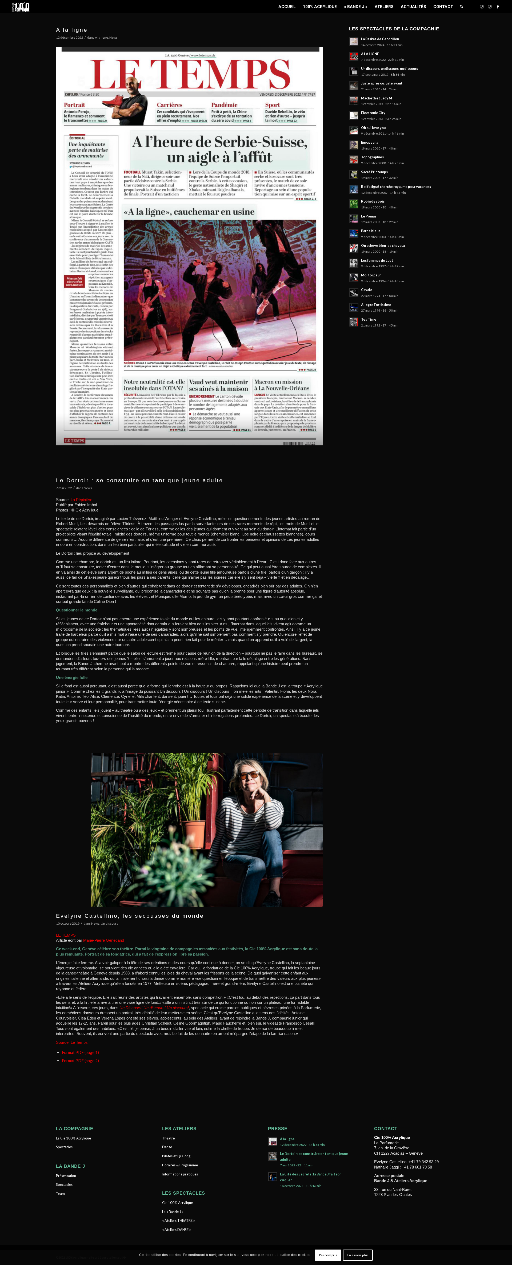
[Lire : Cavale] (354, 292)
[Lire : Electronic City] (354, 115)
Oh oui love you (373, 128)
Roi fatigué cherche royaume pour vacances (396, 186)
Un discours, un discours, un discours (389, 68)
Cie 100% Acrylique (177, 1202)
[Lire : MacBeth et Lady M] (354, 101)
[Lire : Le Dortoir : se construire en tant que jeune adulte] (273, 1156)
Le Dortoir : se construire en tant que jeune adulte (139, 480)
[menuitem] (287, 6)
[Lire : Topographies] (354, 159)
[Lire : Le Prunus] (354, 219)
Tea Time (368, 319)
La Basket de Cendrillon (380, 39)
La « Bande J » (172, 1212)
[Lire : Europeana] (354, 145)
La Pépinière (81, 499)
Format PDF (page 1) (80, 1052)
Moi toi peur (371, 275)
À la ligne (72, 30)
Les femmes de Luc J (377, 260)
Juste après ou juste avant (381, 83)
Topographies (372, 157)
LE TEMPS (66, 935)
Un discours (109, 923)
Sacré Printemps (374, 172)
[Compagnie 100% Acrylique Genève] (20, 6)
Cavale (366, 290)
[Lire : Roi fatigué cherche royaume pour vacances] (354, 189)
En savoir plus (358, 1255)
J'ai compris (328, 1255)
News (113, 37)
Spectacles (64, 1147)
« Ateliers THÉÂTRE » (178, 1220)
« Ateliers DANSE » (176, 1229)
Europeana (369, 142)
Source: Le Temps (72, 1042)
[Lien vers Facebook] (498, 6)
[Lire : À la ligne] (273, 1141)
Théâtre (168, 1138)
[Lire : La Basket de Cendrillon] (354, 41)
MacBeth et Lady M (376, 98)
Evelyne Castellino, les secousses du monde (130, 916)
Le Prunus (368, 216)
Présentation (66, 1176)
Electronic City (373, 113)
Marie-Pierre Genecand (103, 940)
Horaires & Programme (180, 1165)
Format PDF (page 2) (80, 1060)
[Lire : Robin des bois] (354, 204)
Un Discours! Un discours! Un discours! (154, 1007)
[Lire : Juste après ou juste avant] (354, 86)
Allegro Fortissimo (376, 305)
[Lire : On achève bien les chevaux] (354, 248)
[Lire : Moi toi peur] (354, 278)
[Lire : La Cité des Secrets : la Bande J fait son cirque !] (273, 1177)
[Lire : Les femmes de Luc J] (354, 263)
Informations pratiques (180, 1174)
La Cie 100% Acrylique (73, 1138)
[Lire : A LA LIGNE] (354, 56)
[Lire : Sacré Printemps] (354, 174)
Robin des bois (373, 201)
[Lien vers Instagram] (482, 6)
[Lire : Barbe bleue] (354, 233)
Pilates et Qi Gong (176, 1156)
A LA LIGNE (370, 54)
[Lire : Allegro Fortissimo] (354, 307)
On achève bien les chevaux (383, 245)
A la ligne (101, 37)
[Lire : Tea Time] (354, 322)
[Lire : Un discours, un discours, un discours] (354, 71)
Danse (167, 1147)
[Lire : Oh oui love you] (354, 130)
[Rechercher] (462, 6)
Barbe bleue (371, 231)
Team (60, 1193)
